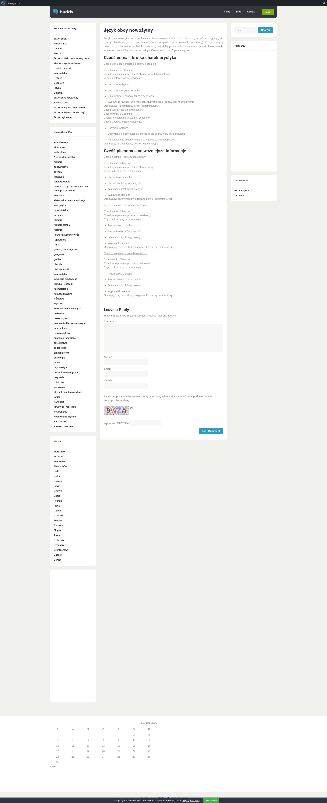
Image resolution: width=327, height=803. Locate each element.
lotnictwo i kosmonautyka (67, 308)
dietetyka (59, 176)
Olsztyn (58, 491)
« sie (52, 766)
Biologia (58, 93)
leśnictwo (59, 298)
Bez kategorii (241, 190)
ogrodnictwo (60, 343)
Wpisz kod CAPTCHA (116, 423)
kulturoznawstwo (63, 293)
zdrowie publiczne (63, 426)
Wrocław (58, 456)
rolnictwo (59, 382)
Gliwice (58, 560)
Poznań (58, 501)
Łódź (56, 471)
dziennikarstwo (62, 181)
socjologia (59, 387)
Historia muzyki (62, 68)
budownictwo (61, 167)
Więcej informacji (191, 800)
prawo (57, 362)
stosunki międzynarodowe (68, 392)
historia (58, 264)
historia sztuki (61, 269)
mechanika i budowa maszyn (69, 323)
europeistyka (61, 210)
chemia (58, 172)
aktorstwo (59, 147)
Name (107, 357)
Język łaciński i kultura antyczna (71, 58)
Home (227, 11)
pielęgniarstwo (61, 352)
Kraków (58, 481)
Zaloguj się (14, 3)
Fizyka (57, 88)
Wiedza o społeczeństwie (67, 63)
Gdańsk (58, 555)
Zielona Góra (60, 466)
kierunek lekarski (63, 284)
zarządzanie (60, 421)
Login (268, 12)
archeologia (60, 152)
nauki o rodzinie (62, 333)
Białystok (59, 540)
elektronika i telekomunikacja (69, 200)
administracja (61, 142)
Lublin (57, 486)
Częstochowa (61, 550)
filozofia (58, 230)
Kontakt (251, 11)
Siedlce (58, 520)
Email (107, 369)
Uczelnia (239, 195)
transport (59, 402)
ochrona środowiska (65, 338)
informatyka (60, 274)
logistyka (59, 303)
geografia (59, 254)
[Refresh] (132, 408)
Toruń (57, 535)
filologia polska (62, 225)
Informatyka (60, 73)
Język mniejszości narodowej (69, 107)
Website (108, 380)
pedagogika (60, 348)
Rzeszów (58, 515)
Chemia (58, 48)
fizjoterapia (60, 239)
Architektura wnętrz (64, 157)
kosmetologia (61, 289)
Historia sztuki (61, 102)
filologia (58, 220)
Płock (57, 505)
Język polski (60, 38)
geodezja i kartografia (65, 249)
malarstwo (59, 313)
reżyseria (59, 377)
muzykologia (60, 328)
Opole (57, 496)
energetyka (60, 205)
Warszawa (59, 451)
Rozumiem (211, 800)
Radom (58, 510)
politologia (59, 357)
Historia (58, 78)
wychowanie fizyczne (65, 416)
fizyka (57, 244)
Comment (109, 321)
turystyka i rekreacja (65, 407)
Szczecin (58, 525)
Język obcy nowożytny (66, 97)
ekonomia (59, 195)
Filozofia (58, 53)
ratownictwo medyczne (66, 372)
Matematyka (60, 43)
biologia (58, 162)
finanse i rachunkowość (66, 235)
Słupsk (57, 530)
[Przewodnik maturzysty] (63, 13)
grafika (57, 259)
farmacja (58, 215)
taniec (57, 397)
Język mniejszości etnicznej (69, 112)
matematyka (60, 318)
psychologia (60, 367)
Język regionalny (63, 117)
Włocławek (59, 461)
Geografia (59, 83)
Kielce (57, 476)
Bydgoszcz (60, 545)
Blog (238, 11)
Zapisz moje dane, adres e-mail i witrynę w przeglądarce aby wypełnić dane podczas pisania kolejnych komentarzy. (158, 398)
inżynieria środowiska (65, 279)
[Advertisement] (73, 638)
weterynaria (60, 411)
